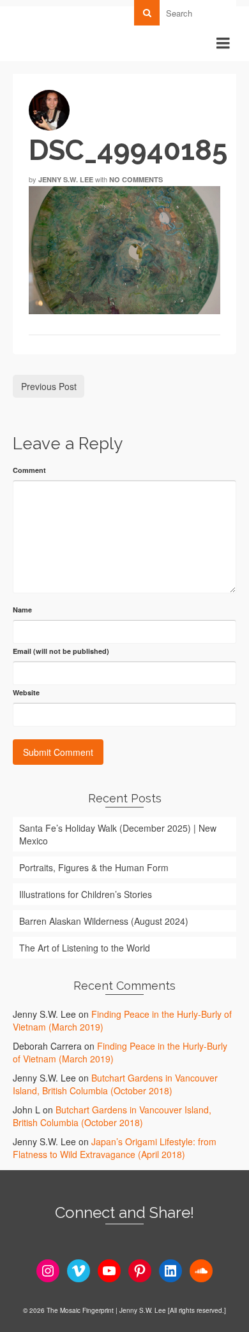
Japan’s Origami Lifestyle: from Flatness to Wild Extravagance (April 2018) (114, 1148)
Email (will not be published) (61, 651)
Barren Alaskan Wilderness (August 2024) (103, 921)
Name (22, 609)
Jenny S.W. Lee (65, 179)
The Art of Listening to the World (84, 947)
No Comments (136, 179)
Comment (29, 470)
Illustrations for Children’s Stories (85, 894)
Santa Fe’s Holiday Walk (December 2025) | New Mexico (117, 834)
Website (26, 692)
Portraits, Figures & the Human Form (94, 867)
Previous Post (49, 386)
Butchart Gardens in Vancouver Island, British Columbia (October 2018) (115, 1084)
